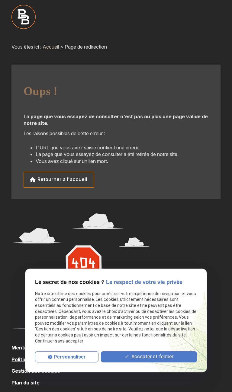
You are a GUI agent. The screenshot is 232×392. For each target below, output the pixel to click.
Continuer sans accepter (59, 341)
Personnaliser (70, 357)
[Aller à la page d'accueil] (23, 17)
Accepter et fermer (151, 356)
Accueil (51, 47)
